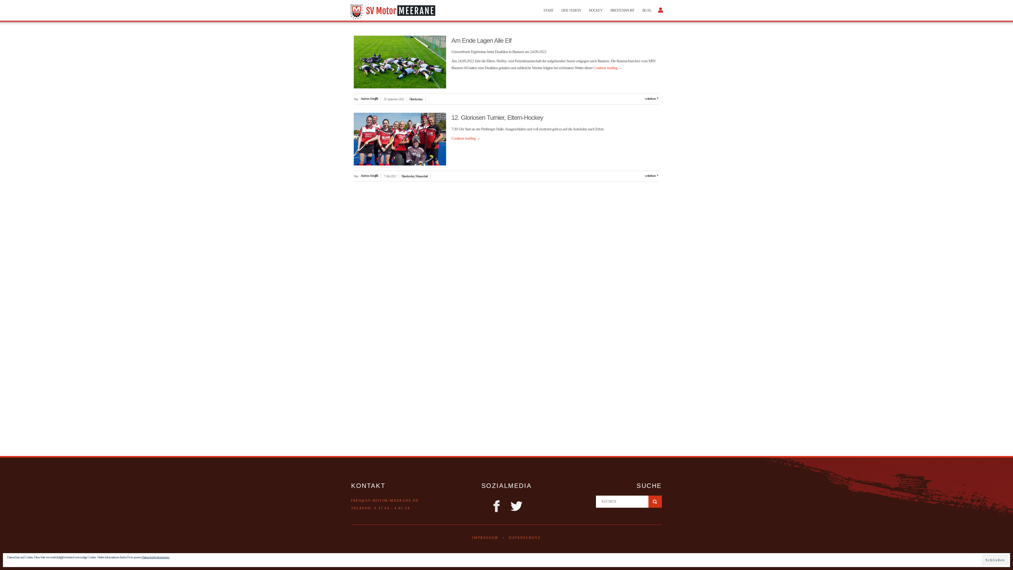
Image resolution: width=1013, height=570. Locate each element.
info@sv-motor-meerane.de (385, 500)
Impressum (485, 538)
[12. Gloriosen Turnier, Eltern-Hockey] (400, 139)
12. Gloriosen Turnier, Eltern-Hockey (497, 117)
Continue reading (607, 68)
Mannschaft (421, 176)
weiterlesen (650, 99)
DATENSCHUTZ (525, 538)
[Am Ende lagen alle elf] (400, 62)
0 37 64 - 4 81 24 (392, 508)
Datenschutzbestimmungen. (156, 557)
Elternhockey (416, 99)
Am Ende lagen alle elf (481, 40)
